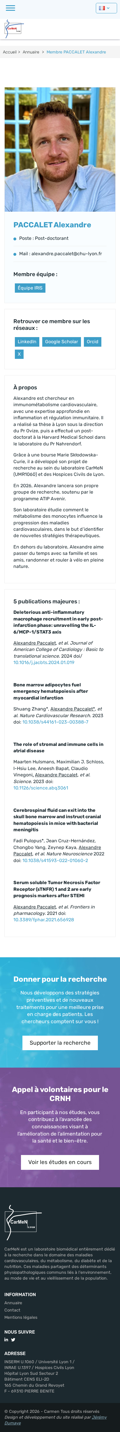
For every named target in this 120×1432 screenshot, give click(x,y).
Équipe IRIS (30, 288)
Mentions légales (20, 1317)
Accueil (10, 52)
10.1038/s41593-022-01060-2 (55, 860)
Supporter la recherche (60, 1042)
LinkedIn (27, 341)
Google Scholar (61, 341)
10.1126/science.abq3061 (40, 788)
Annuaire (31, 52)
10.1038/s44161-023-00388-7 (55, 722)
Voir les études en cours (60, 1162)
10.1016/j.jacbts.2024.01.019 (43, 662)
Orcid (92, 341)
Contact (12, 1310)
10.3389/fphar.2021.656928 (43, 919)
